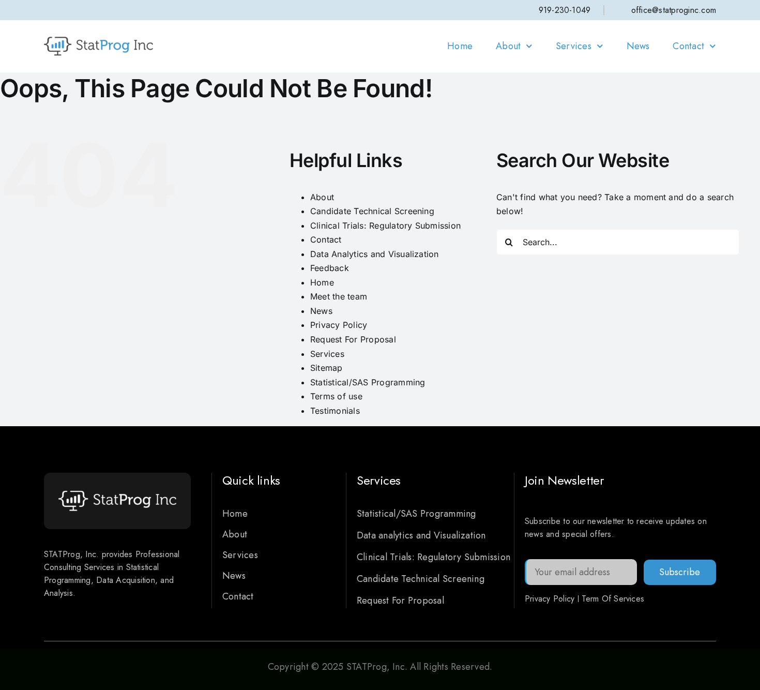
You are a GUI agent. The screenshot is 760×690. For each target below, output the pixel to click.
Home (460, 46)
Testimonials (335, 411)
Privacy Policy (338, 325)
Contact (688, 46)
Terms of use (336, 396)
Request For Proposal (353, 339)
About (508, 46)
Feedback (329, 268)
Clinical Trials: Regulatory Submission (385, 225)
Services (573, 46)
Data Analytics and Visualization (374, 254)
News (638, 46)
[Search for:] (617, 241)
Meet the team (338, 296)
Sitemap (326, 368)
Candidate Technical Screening (372, 211)
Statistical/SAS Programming (367, 382)
